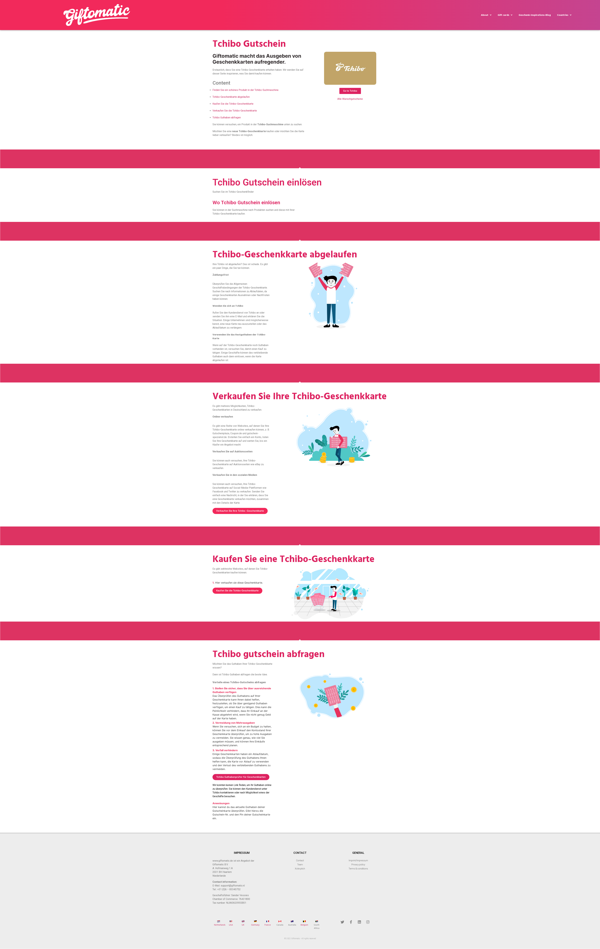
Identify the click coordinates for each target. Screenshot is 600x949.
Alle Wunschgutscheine (350, 98)
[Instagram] (367, 921)
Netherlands (219, 925)
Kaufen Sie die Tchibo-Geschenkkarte (232, 103)
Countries (562, 15)
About (484, 15)
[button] (350, 91)
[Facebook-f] (350, 921)
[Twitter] (342, 921)
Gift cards (503, 15)
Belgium (304, 925)
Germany (255, 925)
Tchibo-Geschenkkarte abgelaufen (231, 96)
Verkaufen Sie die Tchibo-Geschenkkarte (234, 110)
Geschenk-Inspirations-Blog (535, 15)
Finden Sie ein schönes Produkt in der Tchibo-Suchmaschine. (245, 90)
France (268, 925)
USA (231, 925)
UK (243, 925)
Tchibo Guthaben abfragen (226, 117)
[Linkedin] (359, 921)
